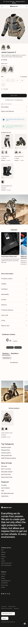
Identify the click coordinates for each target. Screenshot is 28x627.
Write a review (18, 347)
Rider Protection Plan (6, 563)
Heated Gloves (4, 496)
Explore (3, 587)
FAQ (2, 550)
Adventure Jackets (6, 452)
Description (5, 107)
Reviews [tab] (6, 353)
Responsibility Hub (5, 580)
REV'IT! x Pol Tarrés (6, 469)
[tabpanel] (14, 368)
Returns (3, 554)
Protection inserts (6, 278)
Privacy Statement (11, 606)
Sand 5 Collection (5, 488)
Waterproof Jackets (6, 447)
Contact (3, 561)
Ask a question (10, 347)
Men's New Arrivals (6, 474)
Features (4, 305)
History (3, 576)
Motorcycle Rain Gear (6, 455)
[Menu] (2, 6)
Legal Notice (16, 608)
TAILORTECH (4, 582)
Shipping (3, 552)
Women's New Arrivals (6, 477)
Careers (3, 578)
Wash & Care (5, 325)
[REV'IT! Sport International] (14, 6)
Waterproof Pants (5, 450)
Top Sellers (4, 485)
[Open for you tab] (25, 624)
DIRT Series (4, 466)
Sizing (2, 558)
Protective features (7, 310)
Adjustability (5, 294)
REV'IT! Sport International (9, 621)
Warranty (3, 556)
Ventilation (4, 289)
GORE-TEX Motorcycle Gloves (8, 458)
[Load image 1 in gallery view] (14, 25)
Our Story (3, 574)
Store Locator (4, 585)
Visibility (3, 284)
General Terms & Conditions (6, 608)
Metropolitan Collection (6, 471)
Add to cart (14, 95)
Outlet (2, 490)
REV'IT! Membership (6, 565)
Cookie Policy (4, 606)
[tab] (15, 353)
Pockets (3, 299)
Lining (3, 320)
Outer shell (4, 315)
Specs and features (7, 111)
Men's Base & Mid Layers (7, 493)
